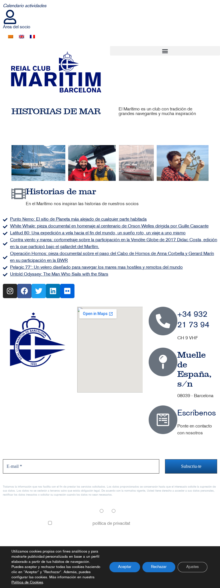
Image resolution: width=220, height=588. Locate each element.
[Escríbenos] (163, 419)
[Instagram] (10, 291)
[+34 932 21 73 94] (163, 321)
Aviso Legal (14, 530)
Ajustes (192, 567)
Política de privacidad (23, 542)
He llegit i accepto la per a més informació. (112, 524)
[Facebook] (24, 291)
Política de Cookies (27, 582)
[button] (165, 51)
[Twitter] (39, 291)
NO (119, 512)
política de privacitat (111, 524)
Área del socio (16, 27)
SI (106, 512)
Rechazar (159, 567)
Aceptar (124, 567)
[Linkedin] (53, 291)
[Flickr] (67, 291)
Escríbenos (196, 413)
